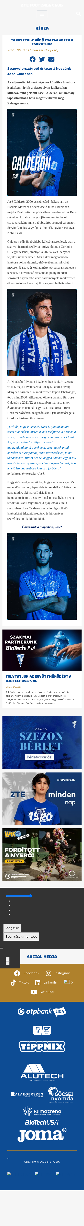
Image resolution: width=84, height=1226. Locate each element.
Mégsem (12, 928)
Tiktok (24, 982)
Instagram (62, 973)
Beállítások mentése (21, 936)
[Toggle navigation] (42, 14)
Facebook (31, 973)
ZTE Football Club (42, 5)
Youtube (47, 992)
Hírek (42, 28)
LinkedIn (50, 982)
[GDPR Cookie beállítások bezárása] (1, 948)
